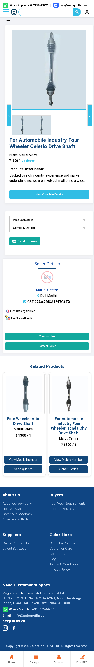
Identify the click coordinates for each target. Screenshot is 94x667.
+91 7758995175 (45, 609)
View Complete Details (49, 194)
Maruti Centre (47, 290)
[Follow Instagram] (5, 628)
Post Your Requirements (68, 504)
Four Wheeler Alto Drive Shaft (23, 421)
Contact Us (58, 554)
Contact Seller (47, 346)
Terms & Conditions (64, 564)
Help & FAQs (12, 509)
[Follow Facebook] (13, 628)
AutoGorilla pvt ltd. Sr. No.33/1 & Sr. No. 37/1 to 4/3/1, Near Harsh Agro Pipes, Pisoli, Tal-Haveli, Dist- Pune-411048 (43, 598)
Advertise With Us (16, 519)
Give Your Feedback (17, 514)
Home (6, 20)
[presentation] (9, 115)
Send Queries (23, 469)
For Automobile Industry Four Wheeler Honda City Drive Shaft (69, 425)
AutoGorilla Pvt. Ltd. (46, 646)
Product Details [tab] (23, 220)
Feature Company (21, 317)
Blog (53, 559)
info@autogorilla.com (30, 615)
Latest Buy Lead (14, 549)
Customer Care (61, 549)
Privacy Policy (60, 570)
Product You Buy (62, 509)
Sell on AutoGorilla (16, 543)
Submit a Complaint (64, 543)
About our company (17, 504)
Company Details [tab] (24, 227)
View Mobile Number (23, 459)
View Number (47, 336)
